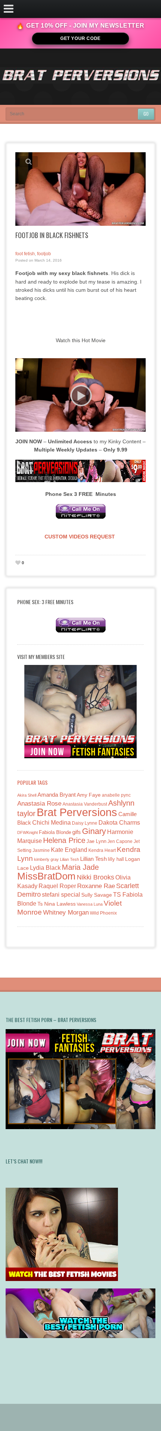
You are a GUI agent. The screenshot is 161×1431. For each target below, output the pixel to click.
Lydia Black (45, 868)
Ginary (94, 831)
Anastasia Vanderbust (85, 804)
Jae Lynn (96, 841)
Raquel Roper (57, 886)
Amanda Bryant (56, 794)
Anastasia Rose (39, 803)
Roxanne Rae (96, 886)
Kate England (69, 850)
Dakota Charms (119, 822)
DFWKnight (27, 832)
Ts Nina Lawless (56, 904)
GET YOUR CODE (80, 38)
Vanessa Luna (90, 904)
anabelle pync (116, 795)
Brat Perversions (77, 812)
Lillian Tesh (93, 859)
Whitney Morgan (66, 912)
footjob (44, 253)
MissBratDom (46, 876)
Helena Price (64, 840)
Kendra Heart (102, 850)
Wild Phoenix (103, 912)
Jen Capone (120, 841)
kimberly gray (46, 859)
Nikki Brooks (95, 877)
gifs (76, 832)
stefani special (61, 894)
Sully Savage (96, 895)
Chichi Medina (51, 822)
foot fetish (25, 253)
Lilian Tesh (69, 859)
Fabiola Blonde (55, 832)
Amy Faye (89, 795)
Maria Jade (80, 867)
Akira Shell (26, 795)
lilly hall (116, 859)
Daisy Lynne (84, 823)
